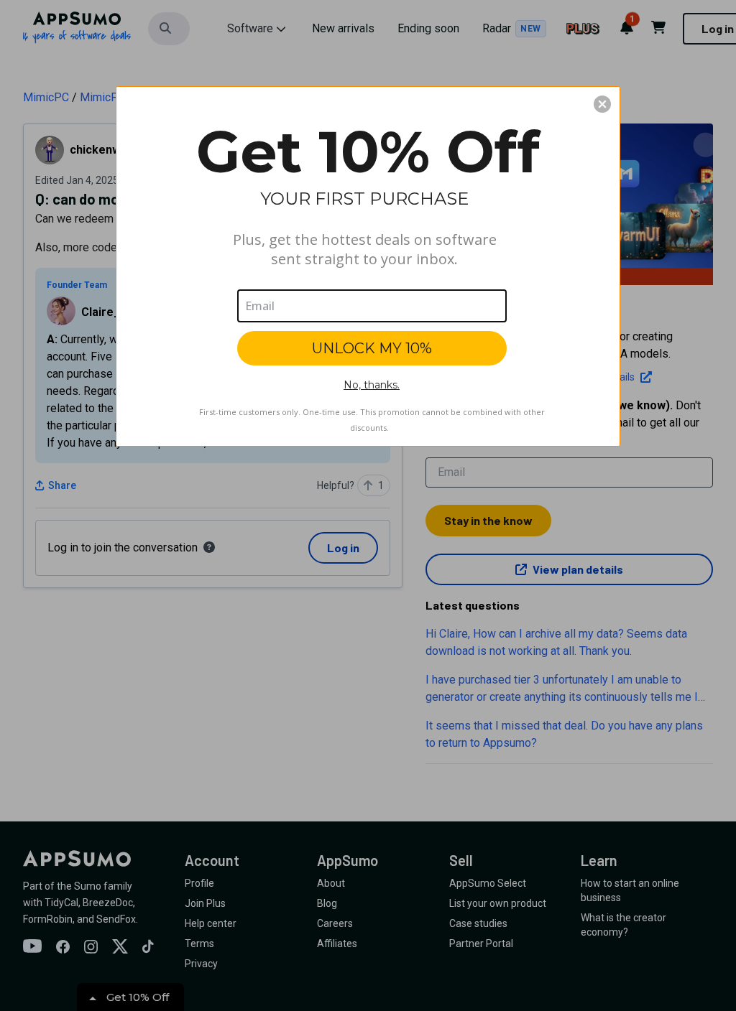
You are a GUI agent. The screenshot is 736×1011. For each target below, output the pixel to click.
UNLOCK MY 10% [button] (372, 348)
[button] (602, 104)
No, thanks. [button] (372, 384)
